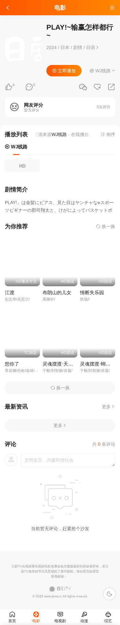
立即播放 (66, 70)
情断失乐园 (92, 292)
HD (22, 165)
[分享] (111, 87)
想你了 (12, 363)
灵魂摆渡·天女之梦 (63, 363)
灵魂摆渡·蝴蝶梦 (97, 363)
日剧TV (17, 566)
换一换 (107, 226)
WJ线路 (19, 146)
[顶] (8, 87)
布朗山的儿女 (57, 292)
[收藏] (97, 87)
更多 (106, 406)
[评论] (29, 87)
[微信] (83, 87)
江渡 (9, 292)
